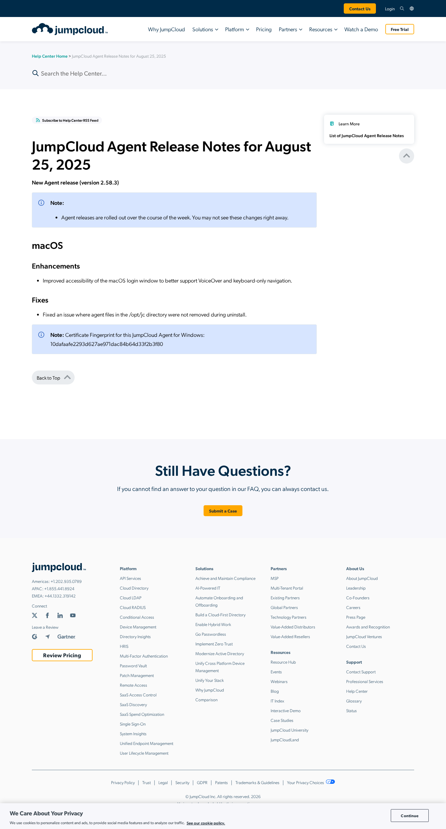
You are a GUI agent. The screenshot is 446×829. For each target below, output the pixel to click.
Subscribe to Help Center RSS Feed (70, 120)
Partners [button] (288, 28)
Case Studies (282, 720)
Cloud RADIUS (133, 607)
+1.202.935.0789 (66, 581)
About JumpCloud (362, 578)
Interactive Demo (286, 710)
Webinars (279, 681)
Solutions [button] (202, 28)
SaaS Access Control (138, 694)
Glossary (354, 700)
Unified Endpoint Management (146, 743)
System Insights (133, 733)
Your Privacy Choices (306, 782)
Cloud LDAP (130, 597)
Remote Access (133, 685)
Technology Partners (288, 617)
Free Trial (400, 29)
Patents (221, 782)
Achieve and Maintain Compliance (225, 578)
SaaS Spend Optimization (142, 714)
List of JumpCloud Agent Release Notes (366, 135)
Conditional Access (137, 617)
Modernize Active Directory (219, 653)
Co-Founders (358, 597)
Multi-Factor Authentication (144, 655)
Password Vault (133, 665)
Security (182, 782)
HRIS (124, 646)
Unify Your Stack (209, 680)
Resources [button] (320, 28)
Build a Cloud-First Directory (220, 614)
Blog (275, 691)
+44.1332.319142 (60, 595)
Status (351, 710)
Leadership (356, 587)
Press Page (355, 617)
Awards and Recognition (368, 626)
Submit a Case (223, 510)
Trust (146, 782)
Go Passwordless (210, 634)
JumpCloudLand (285, 739)
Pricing (264, 28)
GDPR (202, 782)
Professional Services (364, 681)
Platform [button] (234, 28)
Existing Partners (285, 597)
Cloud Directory (134, 587)
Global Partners (284, 607)
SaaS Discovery (133, 704)
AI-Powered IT (207, 587)
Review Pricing (62, 654)
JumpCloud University (289, 730)
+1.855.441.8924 (59, 588)
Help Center (357, 691)
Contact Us (359, 8)
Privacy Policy (123, 782)
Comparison (206, 699)
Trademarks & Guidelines (257, 782)
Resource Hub (283, 662)
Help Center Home (50, 56)
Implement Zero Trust (214, 643)
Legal (163, 782)
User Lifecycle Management (144, 753)
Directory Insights (135, 636)
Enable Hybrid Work (213, 624)
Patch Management (137, 675)
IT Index (277, 700)
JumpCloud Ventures (364, 636)
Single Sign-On (133, 723)
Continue (409, 815)
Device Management (138, 626)
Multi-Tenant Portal (287, 587)
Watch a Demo (361, 28)
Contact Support (361, 671)
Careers (353, 607)
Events (276, 671)
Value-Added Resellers (290, 636)
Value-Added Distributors (293, 626)
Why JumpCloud (166, 28)
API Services (130, 578)
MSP (275, 578)
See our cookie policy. (206, 822)
